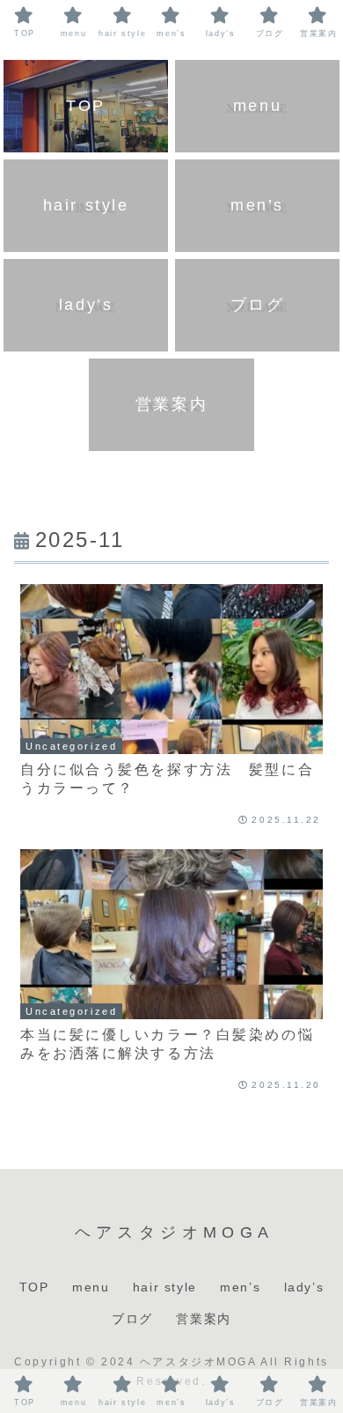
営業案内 (203, 1319)
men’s (240, 1287)
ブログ (132, 1319)
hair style (165, 1287)
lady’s (304, 1287)
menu (90, 1287)
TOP (34, 1287)
